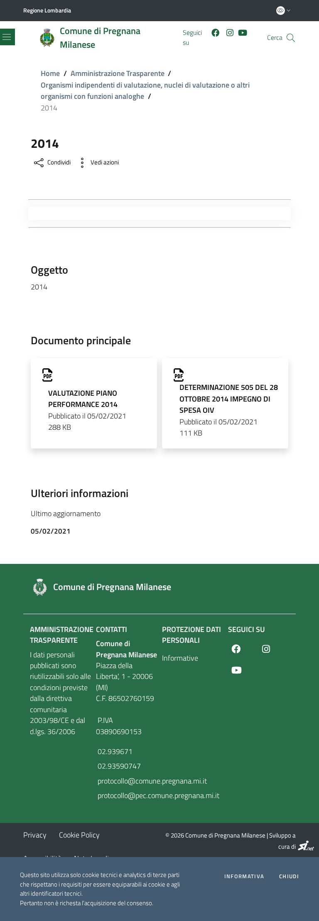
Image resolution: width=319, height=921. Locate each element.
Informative (180, 658)
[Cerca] (291, 38)
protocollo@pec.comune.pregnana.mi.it (126, 795)
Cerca (274, 37)
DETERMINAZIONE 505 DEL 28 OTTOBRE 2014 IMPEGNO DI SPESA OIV (228, 399)
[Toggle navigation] (32, 213)
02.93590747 (118, 766)
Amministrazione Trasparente (117, 73)
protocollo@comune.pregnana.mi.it (126, 780)
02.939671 (114, 751)
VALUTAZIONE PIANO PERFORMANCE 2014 (83, 398)
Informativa (244, 876)
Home (50, 73)
